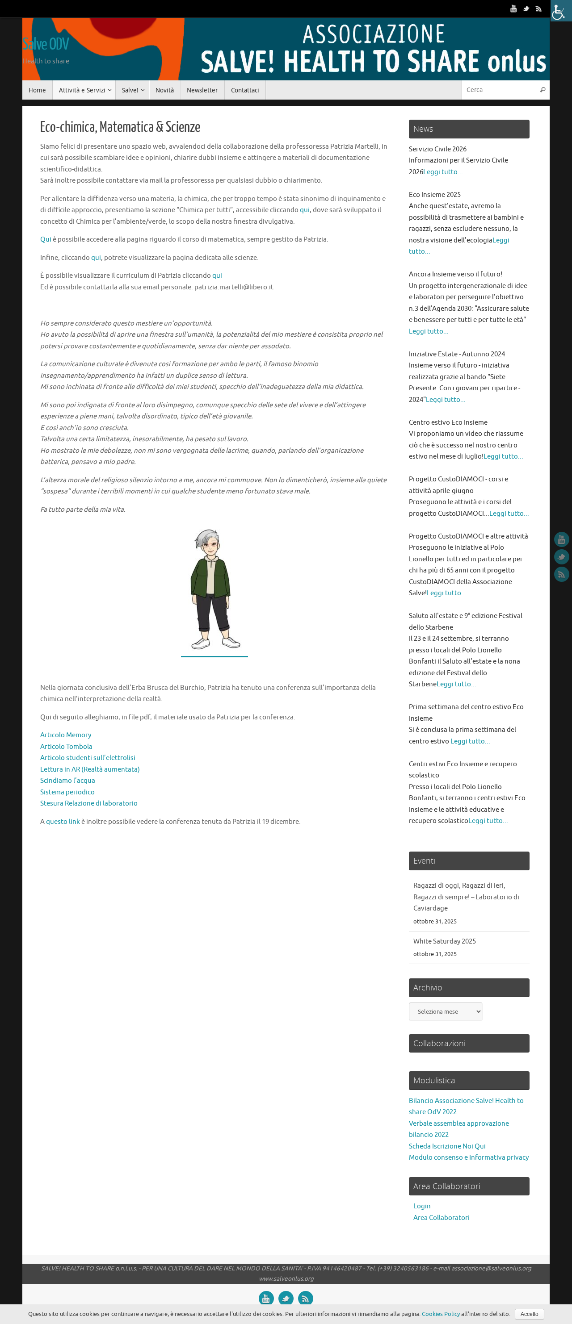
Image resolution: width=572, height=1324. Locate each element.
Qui (45, 239)
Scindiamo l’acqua (67, 781)
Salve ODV (45, 45)
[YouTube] (514, 8)
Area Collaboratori (441, 1218)
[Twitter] (526, 8)
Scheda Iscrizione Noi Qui (447, 1146)
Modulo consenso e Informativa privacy (469, 1157)
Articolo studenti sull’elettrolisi (87, 758)
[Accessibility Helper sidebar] (561, 10)
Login (422, 1206)
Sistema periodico (67, 792)
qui (305, 210)
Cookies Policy (441, 1314)
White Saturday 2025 (444, 885)
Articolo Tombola (66, 747)
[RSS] (539, 8)
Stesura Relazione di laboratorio (89, 803)
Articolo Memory (65, 735)
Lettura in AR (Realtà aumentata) (90, 769)
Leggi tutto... (443, 172)
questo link (63, 822)
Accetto (529, 1314)
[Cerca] (542, 90)
